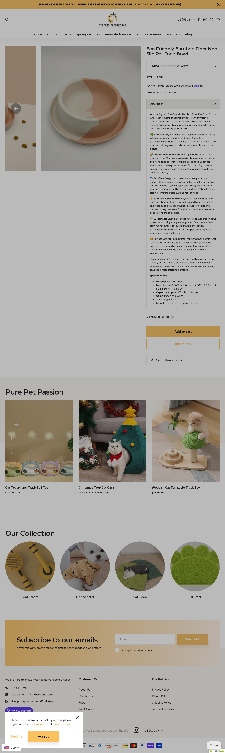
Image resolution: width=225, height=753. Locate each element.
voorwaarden (38, 724)
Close (77, 717)
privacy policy (61, 724)
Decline (16, 736)
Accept (43, 736)
